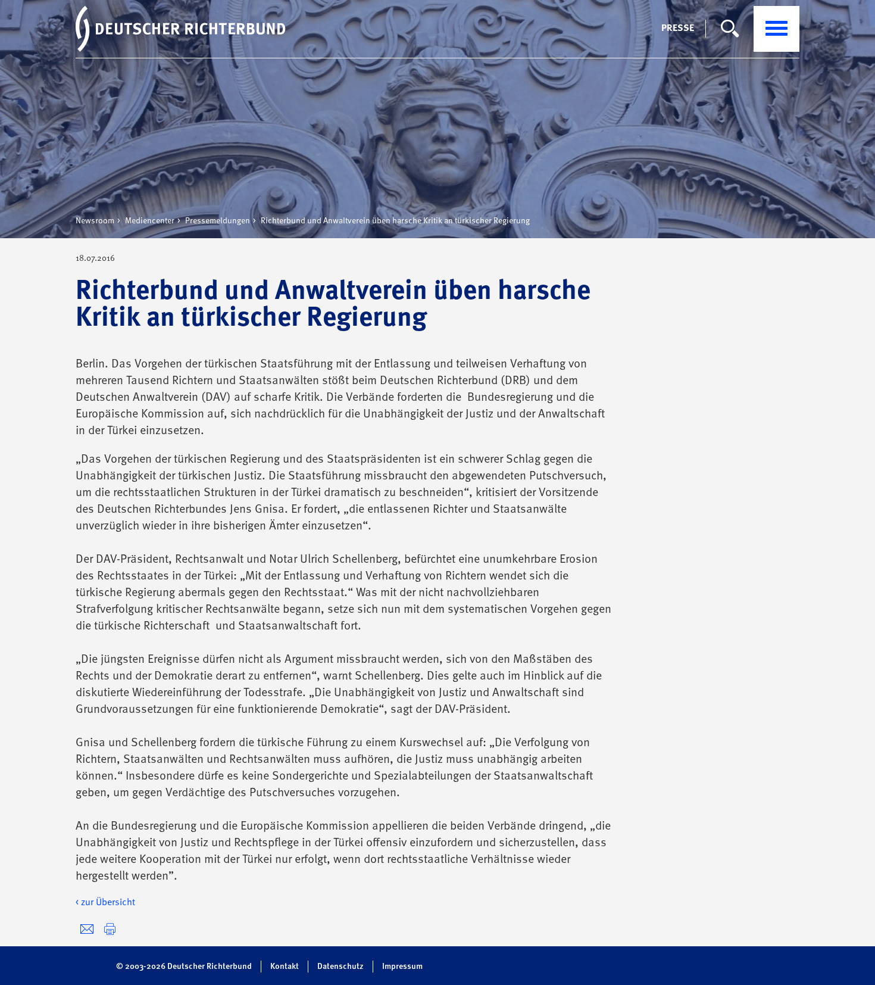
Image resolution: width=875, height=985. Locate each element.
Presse (677, 28)
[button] (110, 929)
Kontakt (284, 966)
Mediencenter (149, 221)
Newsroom (95, 221)
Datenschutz (340, 966)
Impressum (402, 966)
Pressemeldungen (217, 221)
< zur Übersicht (105, 903)
